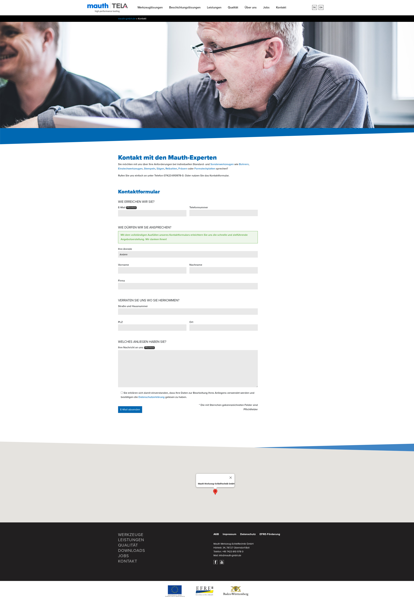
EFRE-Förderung (270, 534)
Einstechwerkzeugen (130, 168)
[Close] (230, 477)
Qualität (233, 7)
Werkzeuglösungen (150, 7)
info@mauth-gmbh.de (230, 555)
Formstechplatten (204, 168)
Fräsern (182, 168)
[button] (215, 492)
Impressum (229, 534)
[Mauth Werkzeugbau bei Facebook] (216, 561)
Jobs (266, 7)
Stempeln (149, 168)
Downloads (131, 550)
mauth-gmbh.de (127, 18)
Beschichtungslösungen (185, 7)
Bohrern (244, 164)
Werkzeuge (130, 534)
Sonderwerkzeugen (222, 164)
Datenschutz (248, 534)
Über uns (251, 7)
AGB (216, 534)
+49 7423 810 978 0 (232, 551)
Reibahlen (171, 168)
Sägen (160, 168)
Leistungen (214, 7)
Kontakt (281, 7)
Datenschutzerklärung (151, 397)
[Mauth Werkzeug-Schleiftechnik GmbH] (107, 10)
